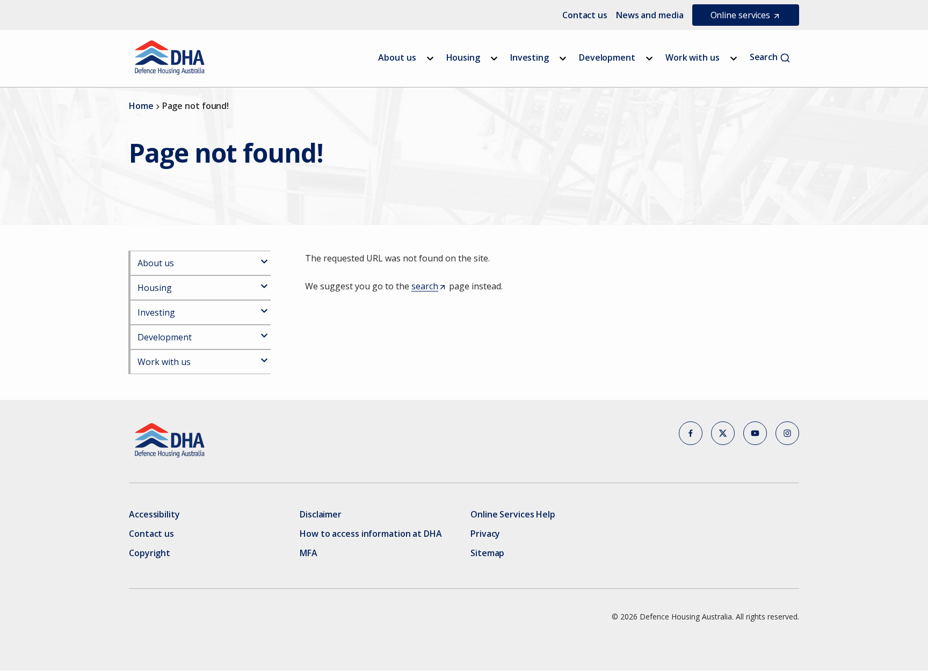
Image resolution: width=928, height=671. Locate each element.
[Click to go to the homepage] (170, 57)
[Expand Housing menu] (494, 58)
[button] (690, 433)
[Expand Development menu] (649, 58)
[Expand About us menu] (430, 58)
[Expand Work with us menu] (733, 58)
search (428, 286)
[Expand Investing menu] (562, 58)
